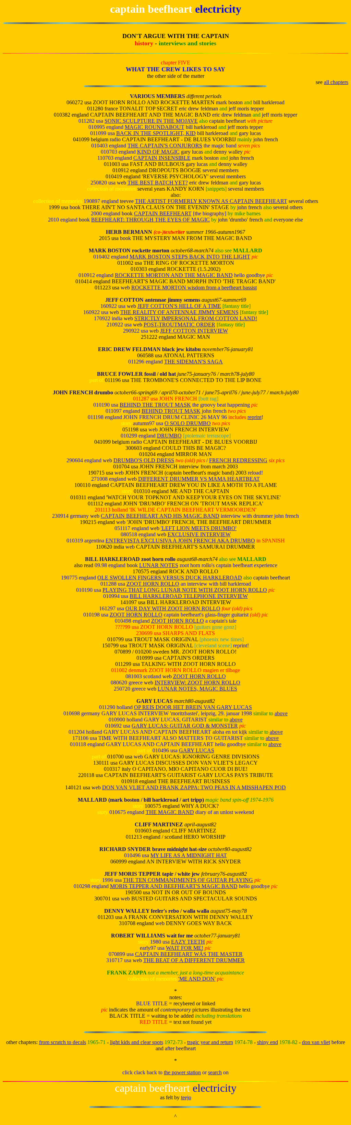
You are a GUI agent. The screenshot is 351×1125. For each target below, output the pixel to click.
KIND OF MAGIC (158, 152)
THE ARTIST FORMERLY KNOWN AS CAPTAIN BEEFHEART (211, 201)
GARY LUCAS (196, 750)
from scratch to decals (62, 1042)
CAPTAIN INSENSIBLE (162, 158)
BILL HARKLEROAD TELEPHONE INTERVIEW (189, 596)
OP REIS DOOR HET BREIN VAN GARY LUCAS (193, 707)
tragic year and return (210, 1042)
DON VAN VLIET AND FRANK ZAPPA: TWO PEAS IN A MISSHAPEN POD (194, 787)
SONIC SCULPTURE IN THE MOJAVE (151, 121)
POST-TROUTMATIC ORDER (179, 324)
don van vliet (316, 1042)
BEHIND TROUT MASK (171, 411)
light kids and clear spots (136, 1042)
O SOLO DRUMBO (188, 423)
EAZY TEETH (188, 942)
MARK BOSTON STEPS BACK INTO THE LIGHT (190, 257)
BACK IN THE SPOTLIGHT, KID (156, 133)
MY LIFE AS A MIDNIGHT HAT (188, 855)
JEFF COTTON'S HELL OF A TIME (179, 306)
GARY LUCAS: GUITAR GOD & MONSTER (185, 726)
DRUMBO (169, 436)
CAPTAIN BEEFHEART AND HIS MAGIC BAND (160, 516)
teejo (186, 1097)
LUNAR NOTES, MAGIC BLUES (197, 689)
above (281, 713)
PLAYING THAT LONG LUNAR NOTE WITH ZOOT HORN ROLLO (184, 590)
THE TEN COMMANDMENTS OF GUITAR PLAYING (188, 880)
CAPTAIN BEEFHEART (163, 213)
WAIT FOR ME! (184, 948)
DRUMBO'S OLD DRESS (143, 460)
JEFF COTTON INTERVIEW (194, 331)
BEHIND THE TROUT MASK (155, 405)
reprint (254, 417)
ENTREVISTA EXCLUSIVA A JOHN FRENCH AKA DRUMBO (180, 540)
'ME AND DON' (197, 979)
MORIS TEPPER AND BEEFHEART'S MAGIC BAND (174, 886)
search (215, 1072)
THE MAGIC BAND (170, 812)
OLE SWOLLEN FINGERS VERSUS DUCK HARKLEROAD (169, 578)
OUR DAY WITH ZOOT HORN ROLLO (172, 608)
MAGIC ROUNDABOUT (154, 127)
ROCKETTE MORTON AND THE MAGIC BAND (174, 275)
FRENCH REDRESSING (238, 460)
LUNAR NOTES (158, 565)
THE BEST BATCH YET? (158, 182)
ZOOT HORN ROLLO (152, 584)
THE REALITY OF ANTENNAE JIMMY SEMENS (179, 312)
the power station (182, 1072)
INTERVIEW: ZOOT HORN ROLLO (197, 682)
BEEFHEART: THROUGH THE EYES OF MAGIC (150, 220)
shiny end (267, 1042)
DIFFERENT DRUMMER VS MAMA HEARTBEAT (199, 479)
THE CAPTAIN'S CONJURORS (165, 145)
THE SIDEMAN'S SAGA (193, 361)
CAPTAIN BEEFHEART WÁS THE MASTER (189, 954)
